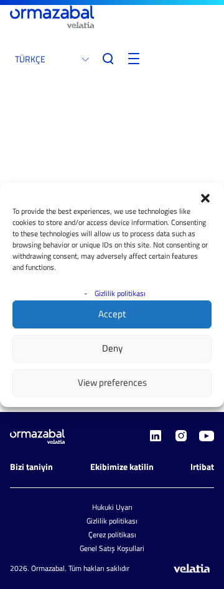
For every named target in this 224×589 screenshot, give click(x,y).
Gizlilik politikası (120, 293)
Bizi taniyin (31, 466)
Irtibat (202, 466)
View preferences (112, 382)
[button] (205, 198)
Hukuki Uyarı (112, 507)
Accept (112, 314)
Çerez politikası (112, 534)
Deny (112, 348)
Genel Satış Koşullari (112, 548)
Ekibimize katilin (122, 466)
